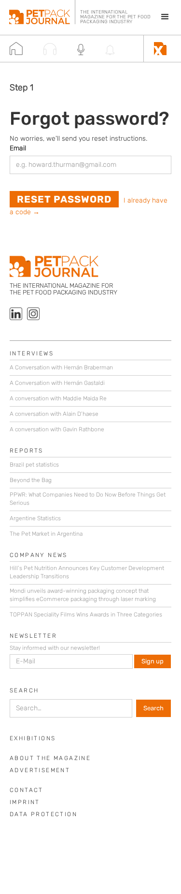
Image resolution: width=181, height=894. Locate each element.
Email (18, 148)
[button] (161, 17)
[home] (39, 12)
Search (24, 690)
